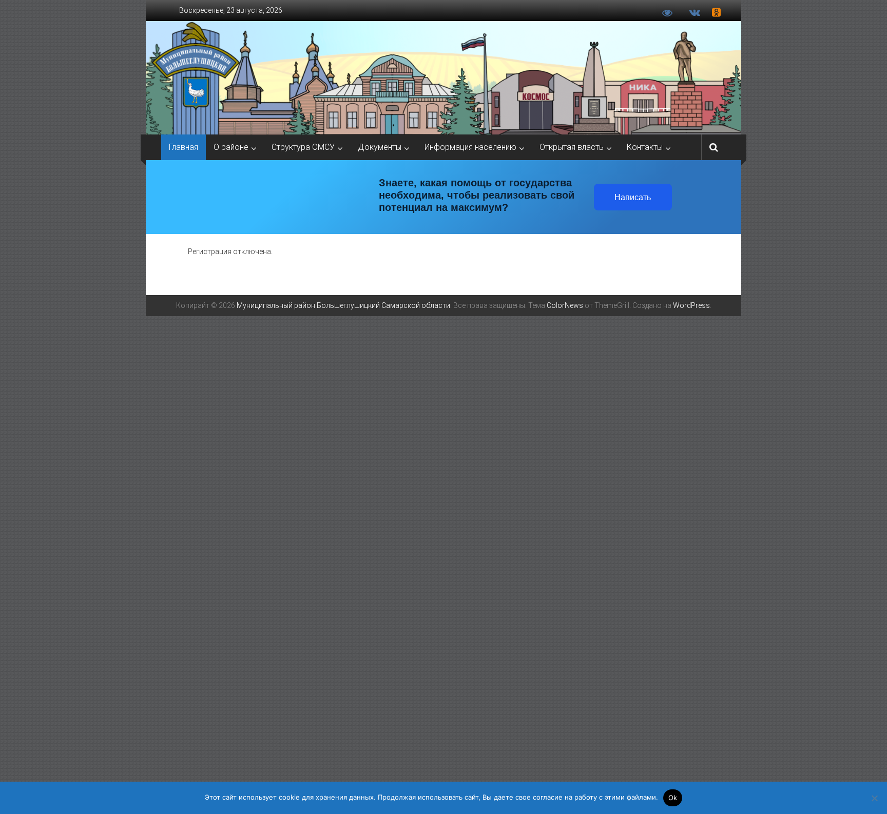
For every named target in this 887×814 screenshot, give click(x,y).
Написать (632, 197)
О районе (231, 147)
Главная (183, 147)
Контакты (645, 147)
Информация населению (470, 147)
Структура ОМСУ (303, 147)
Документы (379, 147)
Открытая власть (571, 147)
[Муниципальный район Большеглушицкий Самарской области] (443, 77)
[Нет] (874, 798)
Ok (673, 797)
